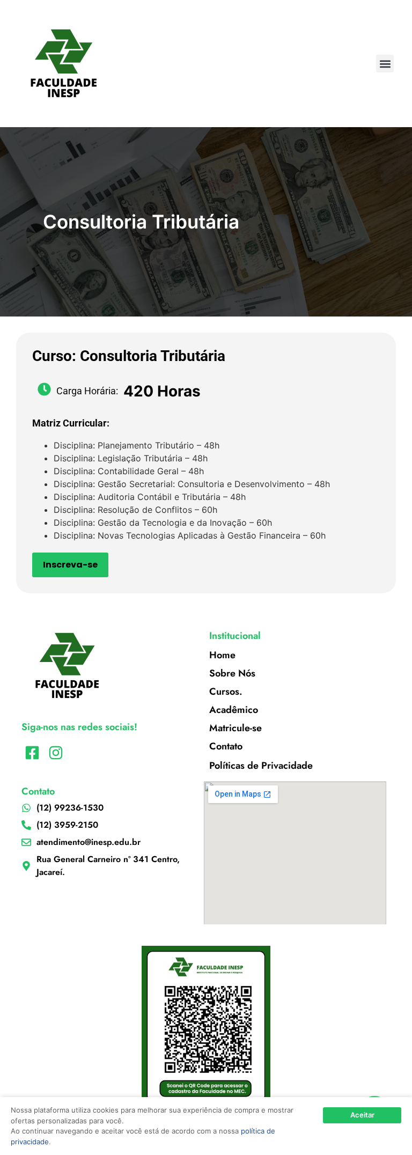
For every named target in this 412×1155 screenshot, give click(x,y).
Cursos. (225, 691)
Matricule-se (235, 728)
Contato (225, 746)
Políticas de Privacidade (261, 766)
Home (222, 655)
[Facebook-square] (31, 752)
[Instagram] (55, 752)
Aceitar (362, 1114)
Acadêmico (233, 710)
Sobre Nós (232, 673)
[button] (385, 63)
